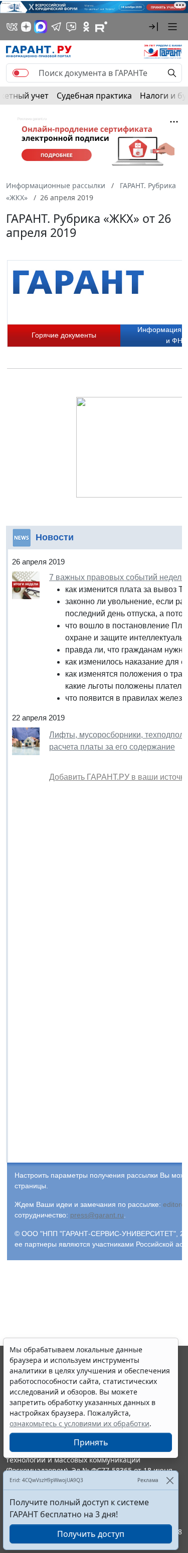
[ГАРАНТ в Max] (40, 26)
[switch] (21, 73)
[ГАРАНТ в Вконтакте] (12, 27)
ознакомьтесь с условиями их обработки (79, 1423)
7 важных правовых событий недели (117, 577)
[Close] (169, 1480)
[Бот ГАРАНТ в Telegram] (71, 27)
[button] (153, 26)
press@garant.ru (97, 1215)
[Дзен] (26, 27)
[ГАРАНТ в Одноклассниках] (86, 27)
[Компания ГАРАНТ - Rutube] (101, 27)
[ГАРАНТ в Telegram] (56, 27)
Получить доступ (90, 1533)
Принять (91, 1442)
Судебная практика (94, 95)
